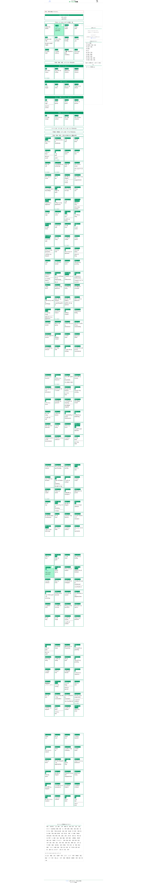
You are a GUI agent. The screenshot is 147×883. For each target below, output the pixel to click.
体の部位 (57, 845)
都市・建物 (67, 828)
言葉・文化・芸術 (64, 847)
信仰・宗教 (61, 842)
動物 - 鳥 (66, 826)
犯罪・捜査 (68, 838)
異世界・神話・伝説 (92, 45)
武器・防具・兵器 (76, 840)
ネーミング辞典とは (90, 67)
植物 (53, 845)
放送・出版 (64, 831)
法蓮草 (58, 855)
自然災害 (52, 826)
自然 (76, 826)
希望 (73, 855)
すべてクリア (93, 35)
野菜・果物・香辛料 (56, 833)
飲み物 (69, 831)
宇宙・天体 (69, 845)
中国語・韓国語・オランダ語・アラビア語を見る (64, 132)
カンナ (69, 855)
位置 (66, 835)
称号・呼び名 (64, 833)
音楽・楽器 (76, 828)
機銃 (51, 855)
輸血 (46, 858)
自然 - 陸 (74, 835)
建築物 (73, 858)
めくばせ (47, 855)
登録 (91, 38)
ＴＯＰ (67, 881)
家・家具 (74, 831)
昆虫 (57, 842)
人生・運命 (57, 826)
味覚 (54, 842)
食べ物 (69, 835)
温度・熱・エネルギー (53, 849)
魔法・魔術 (62, 838)
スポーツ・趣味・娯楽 (54, 847)
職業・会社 (73, 842)
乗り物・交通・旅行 (76, 847)
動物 (72, 828)
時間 (69, 833)
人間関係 (74, 838)
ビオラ (65, 855)
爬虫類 (78, 833)
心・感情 (54, 838)
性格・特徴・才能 (56, 835)
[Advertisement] (74, 6)
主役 (54, 855)
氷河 (61, 858)
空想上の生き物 (57, 831)
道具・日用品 (63, 845)
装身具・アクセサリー (57, 840)
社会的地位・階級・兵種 (56, 828)
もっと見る (47, 78)
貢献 (64, 858)
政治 (58, 838)
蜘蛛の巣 (68, 858)
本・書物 (73, 833)
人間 (62, 826)
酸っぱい (57, 858)
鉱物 (62, 835)
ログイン (50, 1)
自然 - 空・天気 (63, 849)
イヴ (49, 858)
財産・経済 (71, 826)
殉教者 (77, 855)
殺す (53, 858)
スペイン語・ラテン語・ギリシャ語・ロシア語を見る (64, 128)
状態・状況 (67, 842)
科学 (68, 849)
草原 (62, 855)
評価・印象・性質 (67, 840)
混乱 (81, 855)
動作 (48, 826)
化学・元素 (49, 842)
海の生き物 (49, 835)
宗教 (77, 858)
